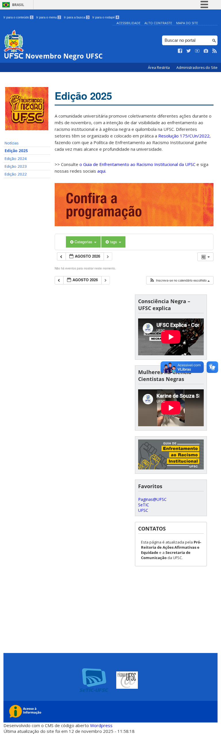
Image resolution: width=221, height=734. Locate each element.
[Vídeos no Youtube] (197, 51)
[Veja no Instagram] (206, 51)
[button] (179, 280)
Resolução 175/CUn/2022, (184, 136)
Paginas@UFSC (152, 499)
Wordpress (101, 725)
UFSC (143, 510)
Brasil (18, 4)
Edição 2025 (16, 150)
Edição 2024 (16, 158)
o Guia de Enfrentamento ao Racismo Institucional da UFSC (137, 164)
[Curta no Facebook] (180, 51)
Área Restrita (159, 67)
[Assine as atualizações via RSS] (214, 51)
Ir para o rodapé (105, 17)
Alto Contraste (158, 23)
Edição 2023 (16, 166)
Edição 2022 (16, 174)
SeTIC (143, 504)
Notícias (12, 143)
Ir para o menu (48, 17)
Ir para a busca (76, 17)
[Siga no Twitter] (188, 51)
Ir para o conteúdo (18, 17)
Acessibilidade (128, 23)
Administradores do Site (197, 67)
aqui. (101, 171)
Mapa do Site (187, 23)
